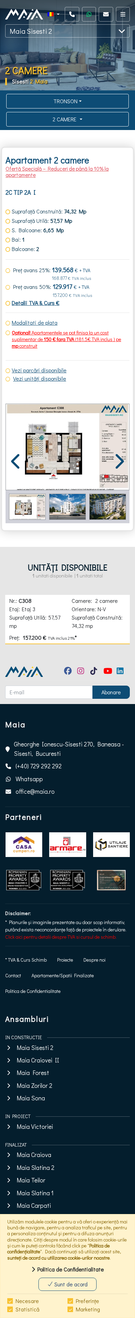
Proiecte (65, 959)
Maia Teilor (31, 1180)
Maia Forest (33, 1073)
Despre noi (94, 959)
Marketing (88, 1309)
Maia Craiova (34, 1155)
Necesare (27, 1300)
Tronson (65, 101)
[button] (53, 14)
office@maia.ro (35, 791)
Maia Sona (31, 1098)
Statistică (27, 1309)
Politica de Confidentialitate (33, 991)
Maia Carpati (34, 1206)
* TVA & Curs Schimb (26, 959)
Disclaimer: (18, 913)
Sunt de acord (70, 1284)
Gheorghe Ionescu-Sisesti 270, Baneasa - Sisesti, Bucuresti (69, 748)
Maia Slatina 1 (35, 1193)
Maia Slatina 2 (35, 1168)
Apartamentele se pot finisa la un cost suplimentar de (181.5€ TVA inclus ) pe (66, 335)
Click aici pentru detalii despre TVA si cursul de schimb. (61, 936)
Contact (13, 975)
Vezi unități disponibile (39, 378)
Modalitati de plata (34, 322)
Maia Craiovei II (38, 1060)
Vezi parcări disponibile (39, 370)
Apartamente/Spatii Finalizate (63, 975)
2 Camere (65, 119)
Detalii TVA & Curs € (36, 302)
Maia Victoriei (35, 1127)
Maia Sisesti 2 (31, 30)
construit (27, 345)
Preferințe (87, 1300)
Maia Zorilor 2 (34, 1086)
